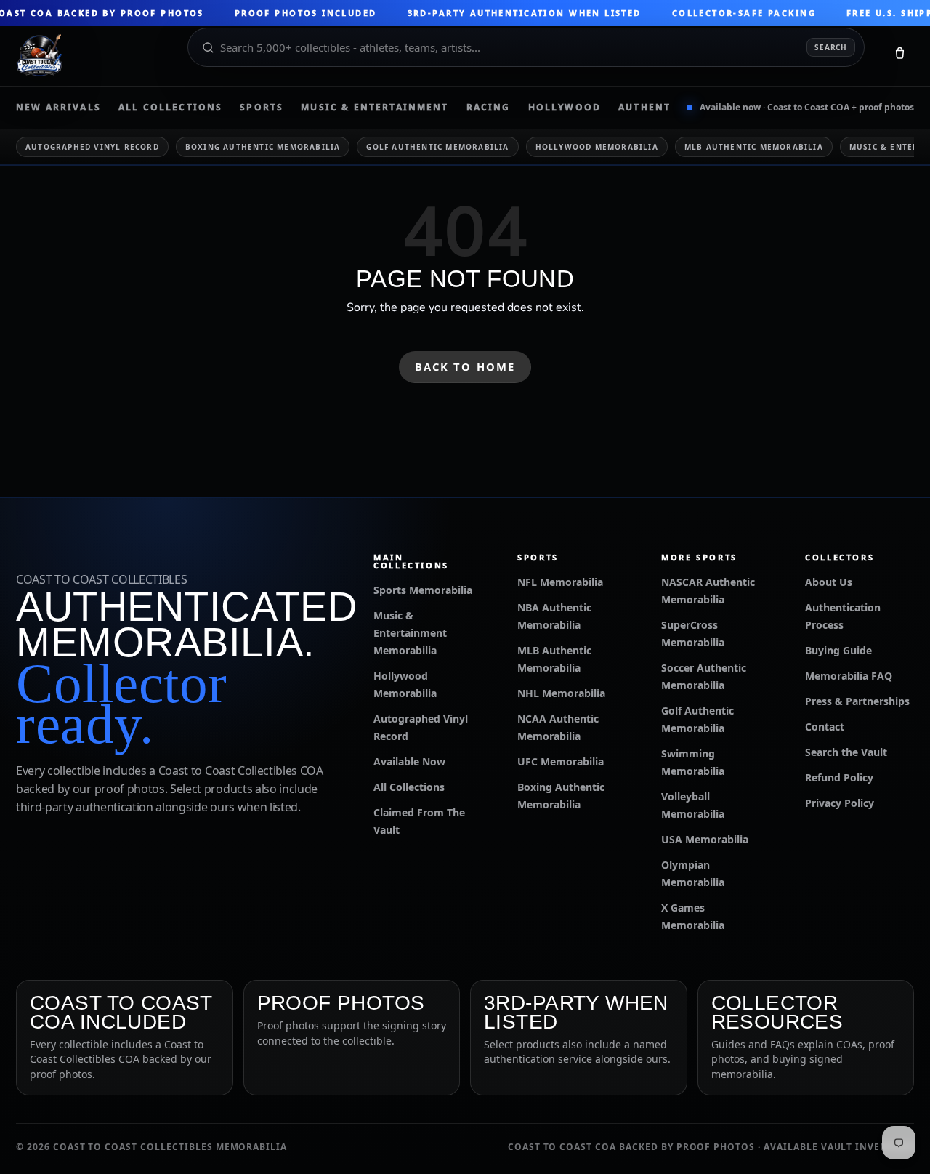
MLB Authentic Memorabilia (753, 147)
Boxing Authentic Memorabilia (263, 147)
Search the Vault (846, 752)
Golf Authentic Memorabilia (437, 147)
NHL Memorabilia (561, 693)
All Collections (170, 107)
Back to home (465, 366)
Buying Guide (838, 650)
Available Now (409, 761)
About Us (828, 582)
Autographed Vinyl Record (92, 147)
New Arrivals (58, 107)
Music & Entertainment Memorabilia (410, 632)
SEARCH (830, 47)
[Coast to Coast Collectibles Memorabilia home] (91, 56)
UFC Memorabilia (560, 761)
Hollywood (564, 107)
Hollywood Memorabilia (596, 147)
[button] (899, 56)
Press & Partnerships (857, 701)
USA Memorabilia (704, 839)
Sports (261, 107)
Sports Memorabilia (422, 590)
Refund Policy (839, 777)
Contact (824, 726)
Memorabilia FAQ (848, 676)
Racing (488, 107)
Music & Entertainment (374, 107)
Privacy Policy (839, 803)
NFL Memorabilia (560, 582)
